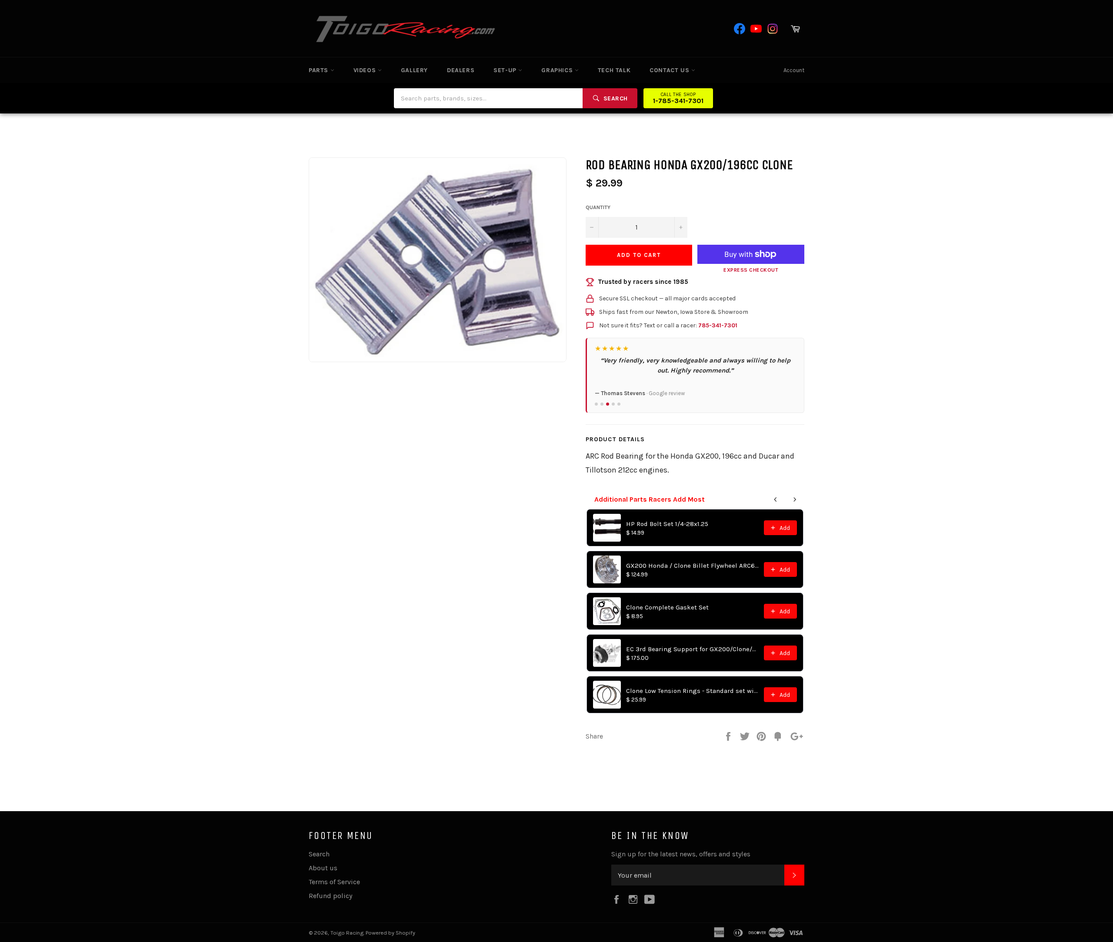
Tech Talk (614, 70)
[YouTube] (756, 28)
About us (323, 868)
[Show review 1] (596, 404)
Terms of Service (334, 882)
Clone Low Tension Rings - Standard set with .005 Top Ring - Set (692, 691)
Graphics (557, 70)
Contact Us (670, 70)
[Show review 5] (618, 404)
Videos (365, 70)
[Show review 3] (607, 404)
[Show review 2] (601, 404)
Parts (319, 70)
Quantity (598, 207)
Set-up (505, 70)
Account (793, 70)
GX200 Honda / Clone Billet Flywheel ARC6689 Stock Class (692, 565)
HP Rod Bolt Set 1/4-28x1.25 (667, 524)
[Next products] (794, 499)
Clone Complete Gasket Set (667, 607)
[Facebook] (739, 28)
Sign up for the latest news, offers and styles (680, 854)
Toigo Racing (346, 932)
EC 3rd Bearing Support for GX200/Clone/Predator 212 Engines (692, 649)
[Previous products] (775, 499)
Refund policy (330, 896)
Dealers (460, 70)
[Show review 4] (613, 404)
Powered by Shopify (390, 932)
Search (319, 854)
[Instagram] (772, 28)
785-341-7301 (717, 325)
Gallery (414, 70)
